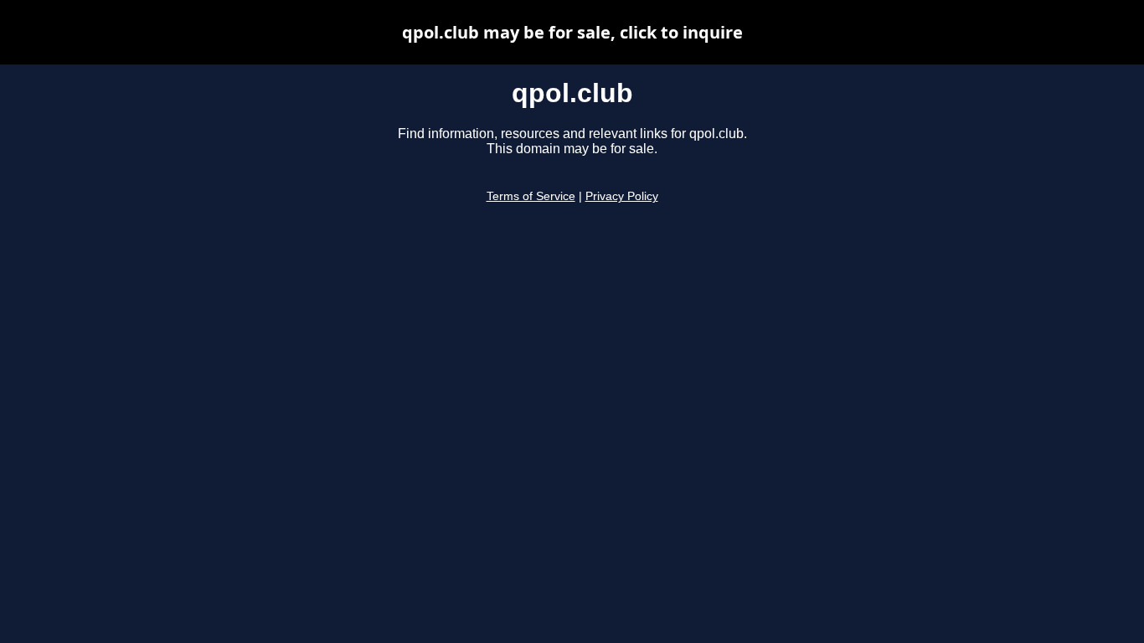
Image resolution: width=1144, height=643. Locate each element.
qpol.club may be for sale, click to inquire (572, 32)
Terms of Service (531, 196)
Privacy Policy (621, 196)
